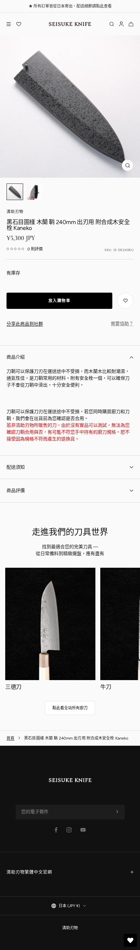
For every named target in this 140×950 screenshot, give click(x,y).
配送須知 (16, 467)
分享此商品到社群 (25, 324)
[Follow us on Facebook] (56, 830)
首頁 (10, 738)
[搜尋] (111, 24)
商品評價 (16, 490)
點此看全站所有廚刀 (70, 708)
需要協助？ (122, 323)
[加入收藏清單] (125, 300)
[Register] (117, 812)
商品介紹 (16, 357)
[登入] (121, 24)
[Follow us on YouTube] (83, 829)
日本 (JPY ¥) (69, 906)
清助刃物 (15, 211)
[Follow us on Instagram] (69, 829)
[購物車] (131, 24)
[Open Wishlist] (18, 24)
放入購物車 (60, 300)
